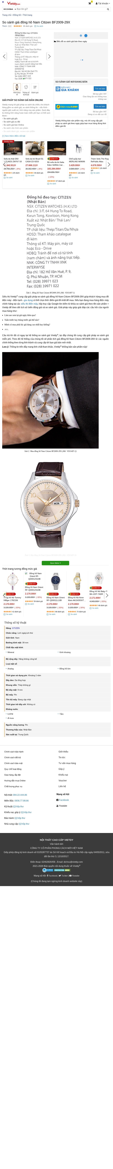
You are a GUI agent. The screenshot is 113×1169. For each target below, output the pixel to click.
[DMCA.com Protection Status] (62, 870)
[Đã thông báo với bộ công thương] (47, 870)
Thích (4, 26)
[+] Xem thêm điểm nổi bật (13, 136)
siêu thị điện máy (29, 304)
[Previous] (4, 56)
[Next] (49, 56)
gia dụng (28, 300)
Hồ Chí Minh (66, 33)
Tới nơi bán (100, 89)
